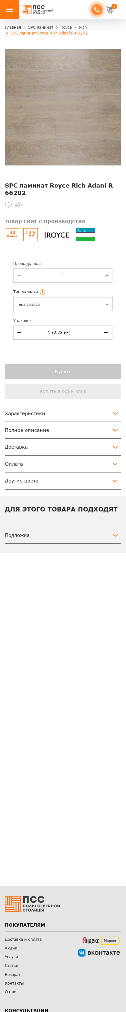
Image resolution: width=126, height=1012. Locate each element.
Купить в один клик (63, 391)
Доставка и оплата (23, 939)
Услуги (11, 956)
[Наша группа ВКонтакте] (99, 953)
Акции (11, 948)
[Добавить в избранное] (8, 204)
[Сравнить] (18, 204)
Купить (63, 371)
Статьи (11, 965)
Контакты (14, 983)
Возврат (12, 974)
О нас (10, 991)
